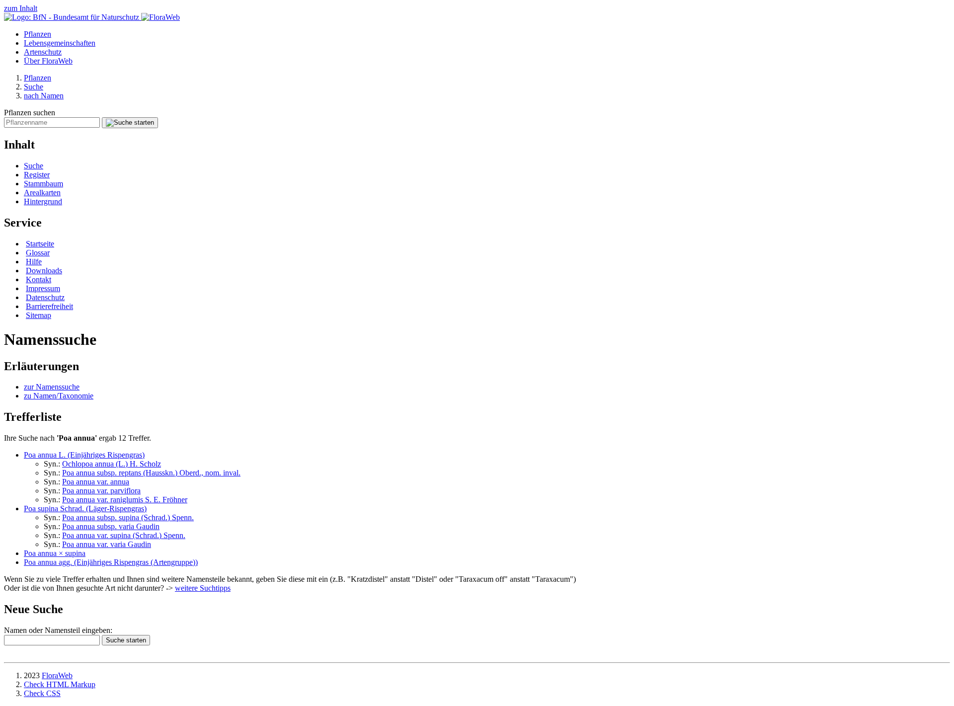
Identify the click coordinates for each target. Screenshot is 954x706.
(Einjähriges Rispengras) (84, 455)
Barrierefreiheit (49, 306)
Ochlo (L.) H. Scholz (111, 464)
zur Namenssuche (52, 387)
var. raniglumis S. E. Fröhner (124, 499)
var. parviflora (101, 490)
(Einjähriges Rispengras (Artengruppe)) (111, 562)
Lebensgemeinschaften (59, 43)
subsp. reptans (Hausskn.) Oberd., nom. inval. (151, 473)
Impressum (43, 288)
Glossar (38, 252)
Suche (33, 86)
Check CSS (42, 693)
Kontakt (38, 279)
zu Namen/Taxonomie (58, 396)
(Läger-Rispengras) (85, 508)
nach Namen (44, 95)
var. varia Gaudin (106, 544)
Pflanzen (37, 34)
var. (95, 481)
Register (37, 174)
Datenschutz (45, 297)
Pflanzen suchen (29, 112)
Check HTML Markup (59, 684)
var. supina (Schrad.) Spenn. (123, 535)
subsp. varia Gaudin (110, 526)
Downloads (44, 270)
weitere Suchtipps (203, 588)
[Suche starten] (130, 122)
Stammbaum (43, 183)
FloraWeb (57, 675)
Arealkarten (42, 192)
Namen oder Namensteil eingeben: (58, 630)
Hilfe (34, 261)
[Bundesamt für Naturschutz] (72, 17)
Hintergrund (43, 201)
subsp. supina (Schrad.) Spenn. (128, 517)
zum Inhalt (20, 8)
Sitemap (38, 315)
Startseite (40, 243)
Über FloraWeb (48, 61)
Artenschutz (43, 52)
